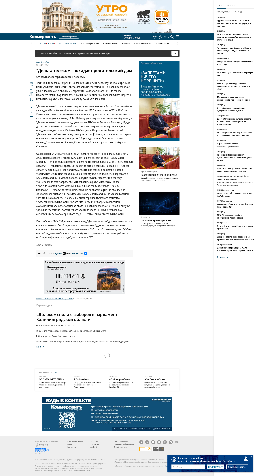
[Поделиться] (31, 107)
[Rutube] (165, 442)
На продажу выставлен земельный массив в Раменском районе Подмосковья (87, 384)
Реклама (94, 441)
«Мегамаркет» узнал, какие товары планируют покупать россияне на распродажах (52, 384)
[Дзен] (153, 442)
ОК (175, 53)
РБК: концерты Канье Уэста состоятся (55, 336)
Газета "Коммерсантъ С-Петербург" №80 (54, 298)
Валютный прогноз (110, 43)
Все (56, 373)
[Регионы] (155, 37)
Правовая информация (124, 444)
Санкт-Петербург (42, 62)
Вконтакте (77, 253)
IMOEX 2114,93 (70, 43)
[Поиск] (172, 37)
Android (93, 447)
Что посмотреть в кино (90, 43)
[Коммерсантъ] (43, 37)
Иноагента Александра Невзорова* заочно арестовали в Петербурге (71, 330)
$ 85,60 (43, 43)
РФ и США (126, 43)
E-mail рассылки (121, 447)
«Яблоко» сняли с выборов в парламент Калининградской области (77, 316)
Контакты (71, 447)
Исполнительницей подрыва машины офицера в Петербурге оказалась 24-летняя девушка (82, 341)
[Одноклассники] (159, 442)
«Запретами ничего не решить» (159, 174)
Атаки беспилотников (142, 43)
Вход (166, 37)
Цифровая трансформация (156, 220)
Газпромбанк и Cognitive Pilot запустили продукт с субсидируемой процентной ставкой (158, 384)
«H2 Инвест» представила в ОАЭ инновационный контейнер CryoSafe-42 (121, 384)
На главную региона (69, 36)
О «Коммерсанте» (75, 441)
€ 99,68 (51, 43)
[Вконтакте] (147, 442)
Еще (38, 346)
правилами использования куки (94, 53)
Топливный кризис (162, 43)
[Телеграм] (141, 442)
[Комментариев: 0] (31, 89)
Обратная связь (121, 441)
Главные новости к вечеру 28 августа (55, 325)
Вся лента (222, 257)
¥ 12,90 (59, 43)
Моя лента (232, 5)
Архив (69, 444)
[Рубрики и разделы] (177, 37)
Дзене (58, 253)
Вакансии (94, 444)
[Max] (171, 442)
